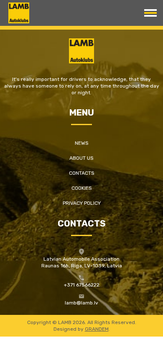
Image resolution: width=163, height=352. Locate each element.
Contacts (81, 173)
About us (81, 158)
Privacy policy (82, 203)
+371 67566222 (81, 285)
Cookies (81, 188)
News (82, 143)
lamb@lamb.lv (81, 303)
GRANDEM (97, 329)
